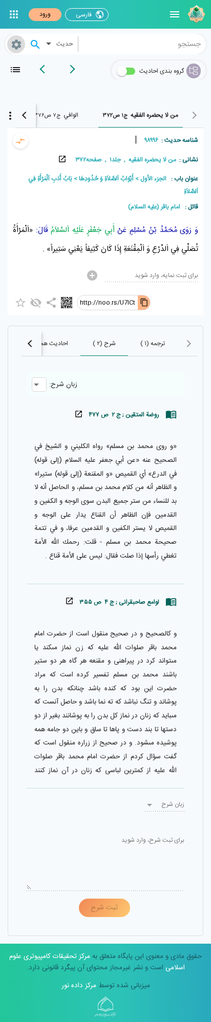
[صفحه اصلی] (195, 14)
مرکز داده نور (78, 985)
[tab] (140, 115)
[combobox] (142, 44)
